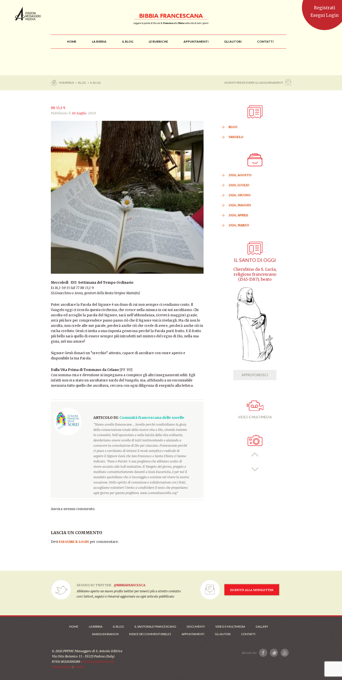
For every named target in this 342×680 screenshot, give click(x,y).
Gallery (262, 626)
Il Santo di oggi (255, 260)
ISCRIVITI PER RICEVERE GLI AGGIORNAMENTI (253, 82)
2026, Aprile (238, 215)
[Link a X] (273, 652)
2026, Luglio (239, 185)
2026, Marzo (239, 225)
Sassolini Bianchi (105, 634)
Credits (79, 667)
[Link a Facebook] (263, 652)
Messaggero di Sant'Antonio (28, 13)
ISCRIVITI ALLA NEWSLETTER (251, 590)
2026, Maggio (240, 205)
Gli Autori (223, 634)
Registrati (324, 8)
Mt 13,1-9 (58, 108)
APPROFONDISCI (255, 375)
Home (73, 626)
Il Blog (95, 82)
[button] (255, 455)
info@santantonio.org (98, 661)
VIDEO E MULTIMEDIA (255, 417)
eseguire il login (74, 542)
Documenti (196, 626)
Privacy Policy (62, 667)
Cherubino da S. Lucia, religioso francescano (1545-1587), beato (255, 274)
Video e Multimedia (230, 626)
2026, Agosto (240, 175)
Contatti (248, 634)
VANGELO (236, 137)
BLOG (82, 82)
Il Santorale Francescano (155, 626)
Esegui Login (324, 15)
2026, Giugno (240, 195)
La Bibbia (95, 626)
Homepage (67, 82)
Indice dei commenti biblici (150, 634)
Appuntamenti (193, 634)
